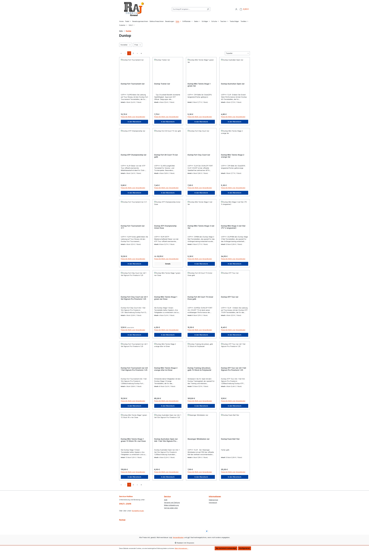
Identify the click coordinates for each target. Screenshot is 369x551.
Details (167, 264)
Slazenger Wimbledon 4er (199, 439)
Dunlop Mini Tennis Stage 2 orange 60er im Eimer (165, 369)
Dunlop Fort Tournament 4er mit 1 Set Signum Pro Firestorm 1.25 (134, 369)
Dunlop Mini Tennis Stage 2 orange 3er (232, 156)
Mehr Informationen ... (181, 548)
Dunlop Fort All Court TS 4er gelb (166, 156)
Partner (122, 520)
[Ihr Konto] (236, 9)
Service (167, 496)
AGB (165, 500)
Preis (136, 45)
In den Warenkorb (134, 122)
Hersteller (124, 45)
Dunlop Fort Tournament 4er (133, 84)
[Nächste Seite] (137, 53)
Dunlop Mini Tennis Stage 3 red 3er (201, 227)
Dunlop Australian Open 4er (233, 84)
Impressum (213, 503)
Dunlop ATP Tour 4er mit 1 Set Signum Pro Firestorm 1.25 (233, 369)
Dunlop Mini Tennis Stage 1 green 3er (199, 85)
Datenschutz (213, 500)
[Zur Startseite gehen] (133, 8)
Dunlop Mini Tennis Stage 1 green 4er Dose (165, 298)
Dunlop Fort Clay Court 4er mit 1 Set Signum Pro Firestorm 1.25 (134, 298)
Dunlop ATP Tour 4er (229, 297)
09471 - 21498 (125, 504)
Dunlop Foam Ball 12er (230, 439)
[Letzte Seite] (141, 53)
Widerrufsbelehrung (171, 505)
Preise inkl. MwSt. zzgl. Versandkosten (133, 117)
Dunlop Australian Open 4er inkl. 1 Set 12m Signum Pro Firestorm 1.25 (166, 440)
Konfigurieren (244, 548)
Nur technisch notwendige (226, 548)
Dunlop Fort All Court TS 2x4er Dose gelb (200, 298)
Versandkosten (178, 537)
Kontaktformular (138, 511)
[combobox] (189, 9)
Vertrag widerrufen (171, 508)
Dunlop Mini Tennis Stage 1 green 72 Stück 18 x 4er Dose (133, 440)
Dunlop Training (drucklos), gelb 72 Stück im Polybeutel (199, 369)
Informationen (215, 496)
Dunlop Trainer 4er (162, 84)
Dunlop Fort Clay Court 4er (199, 155)
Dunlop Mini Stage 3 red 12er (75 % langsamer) (233, 227)
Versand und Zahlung (172, 503)
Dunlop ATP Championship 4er (133, 155)
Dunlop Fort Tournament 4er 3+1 (133, 227)
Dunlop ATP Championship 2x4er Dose (165, 227)
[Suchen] (208, 9)
